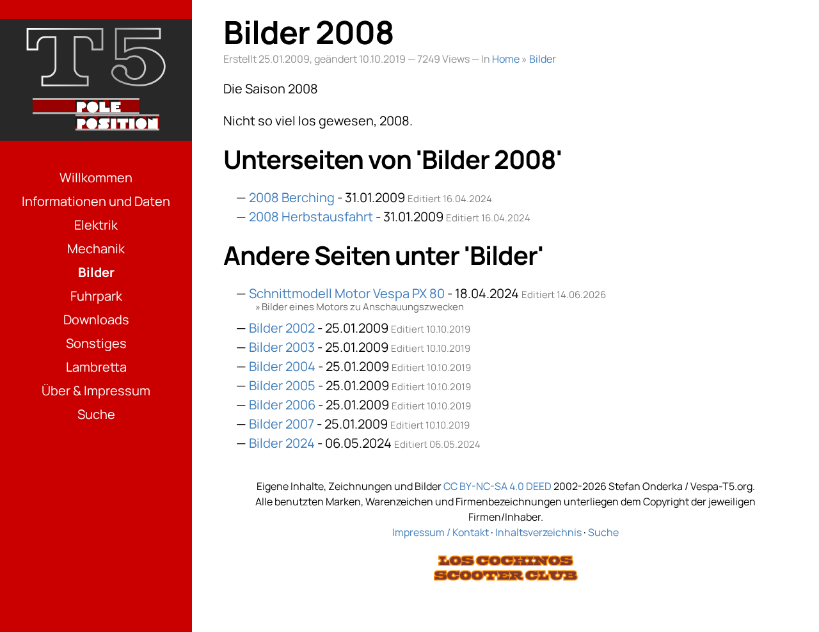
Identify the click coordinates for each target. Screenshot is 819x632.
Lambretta (96, 366)
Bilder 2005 (282, 385)
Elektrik (96, 224)
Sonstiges (96, 343)
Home (506, 59)
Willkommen (96, 177)
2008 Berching (292, 197)
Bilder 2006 (282, 404)
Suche (96, 414)
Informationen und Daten (96, 201)
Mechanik (96, 248)
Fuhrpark (96, 295)
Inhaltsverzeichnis (538, 532)
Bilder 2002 (282, 327)
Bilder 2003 (282, 347)
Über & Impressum (96, 390)
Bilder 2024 (282, 443)
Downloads (96, 319)
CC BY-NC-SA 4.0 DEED (497, 486)
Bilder (96, 272)
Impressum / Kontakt (440, 532)
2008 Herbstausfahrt (311, 216)
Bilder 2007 (281, 423)
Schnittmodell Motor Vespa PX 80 (347, 293)
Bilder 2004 (282, 366)
